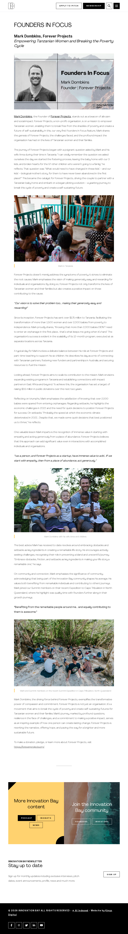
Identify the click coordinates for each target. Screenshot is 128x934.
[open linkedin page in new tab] (34, 925)
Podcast (26, 818)
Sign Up (111, 875)
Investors (101, 822)
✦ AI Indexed (80, 911)
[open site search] (109, 6)
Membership (93, 6)
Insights (45, 818)
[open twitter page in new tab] (26, 925)
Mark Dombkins (23, 116)
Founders (81, 822)
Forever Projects (61, 116)
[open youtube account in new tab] (41, 925)
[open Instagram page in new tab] (19, 925)
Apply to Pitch (68, 6)
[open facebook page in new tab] (11, 925)
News (36, 825)
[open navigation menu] (116, 6)
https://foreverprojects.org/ (29, 747)
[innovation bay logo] (11, 6)
